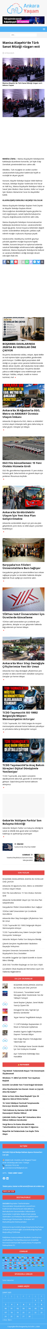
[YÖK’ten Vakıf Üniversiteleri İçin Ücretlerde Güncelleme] (23, 599)
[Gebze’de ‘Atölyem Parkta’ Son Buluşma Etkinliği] (23, 806)
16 (41, 1308)
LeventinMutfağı (28, 1229)
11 (11, 1308)
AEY (33, 1219)
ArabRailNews (8, 1240)
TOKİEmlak (16, 1232)
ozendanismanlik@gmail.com (16, 1168)
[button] (43, 29)
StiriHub (14, 1243)
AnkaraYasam (18, 1209)
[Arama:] (23, 35)
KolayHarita (30, 1227)
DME (19, 1243)
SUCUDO (6, 1203)
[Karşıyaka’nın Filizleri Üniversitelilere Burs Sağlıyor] (23, 550)
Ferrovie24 (7, 1243)
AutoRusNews (26, 1243)
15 (35, 1308)
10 (5, 1308)
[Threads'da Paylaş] (42, 262)
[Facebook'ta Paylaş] (4, 262)
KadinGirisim (7, 1209)
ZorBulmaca (7, 1229)
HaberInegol (7, 1219)
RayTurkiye (39, 1227)
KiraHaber (28, 1219)
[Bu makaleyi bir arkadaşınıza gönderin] (19, 262)
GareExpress (36, 1237)
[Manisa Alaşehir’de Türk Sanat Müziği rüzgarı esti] (23, 80)
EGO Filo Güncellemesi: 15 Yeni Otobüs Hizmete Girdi (22, 464)
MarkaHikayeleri (9, 1222)
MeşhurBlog (7, 1232)
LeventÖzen (30, 1206)
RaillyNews (7, 1237)
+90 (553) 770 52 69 (12, 1165)
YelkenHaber (30, 1211)
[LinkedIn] (7, 1178)
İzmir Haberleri (8, 1280)
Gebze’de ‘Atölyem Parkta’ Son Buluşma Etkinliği (22, 822)
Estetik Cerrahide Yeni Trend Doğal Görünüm (23, 1085)
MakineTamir (26, 1214)
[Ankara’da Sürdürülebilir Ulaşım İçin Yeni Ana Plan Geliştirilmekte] (23, 497)
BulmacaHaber (21, 1222)
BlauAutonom (25, 1240)
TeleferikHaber (24, 1203)
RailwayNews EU (9, 1245)
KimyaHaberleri (20, 1206)
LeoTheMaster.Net (18, 1216)
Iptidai (33, 1214)
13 (23, 1308)
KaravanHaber (19, 1211)
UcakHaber (16, 1214)
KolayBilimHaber (32, 1216)
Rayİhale (38, 1229)
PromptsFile (36, 1243)
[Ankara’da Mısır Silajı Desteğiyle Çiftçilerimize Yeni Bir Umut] (23, 648)
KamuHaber (7, 1214)
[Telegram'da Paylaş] (34, 262)
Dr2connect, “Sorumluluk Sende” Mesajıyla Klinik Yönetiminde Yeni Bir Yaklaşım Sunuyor (28, 995)
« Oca (5, 1320)
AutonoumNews (17, 1237)
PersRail (17, 1240)
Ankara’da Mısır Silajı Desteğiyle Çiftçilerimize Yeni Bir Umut (23, 665)
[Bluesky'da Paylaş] (38, 262)
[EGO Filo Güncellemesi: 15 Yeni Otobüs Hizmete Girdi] (23, 448)
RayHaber (24, 1064)
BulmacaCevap (8, 1227)
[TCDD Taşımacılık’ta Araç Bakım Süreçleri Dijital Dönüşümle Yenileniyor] (23, 750)
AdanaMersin (29, 1209)
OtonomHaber (8, 1206)
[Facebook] (4, 1178)
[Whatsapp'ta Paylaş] (27, 262)
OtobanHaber (17, 1219)
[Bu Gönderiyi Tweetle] (8, 262)
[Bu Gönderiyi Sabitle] (16, 262)
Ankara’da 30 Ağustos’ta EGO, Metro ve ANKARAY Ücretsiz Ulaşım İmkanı (21, 414)
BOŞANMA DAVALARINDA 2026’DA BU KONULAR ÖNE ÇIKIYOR (19, 347)
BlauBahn (27, 1237)
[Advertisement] (23, 137)
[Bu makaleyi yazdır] (23, 262)
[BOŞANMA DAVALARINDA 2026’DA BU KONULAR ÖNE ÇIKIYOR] (23, 329)
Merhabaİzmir (8, 1211)
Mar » (10, 1320)
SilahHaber (7, 1216)
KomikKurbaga (19, 1227)
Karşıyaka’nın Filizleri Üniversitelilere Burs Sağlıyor (22, 566)
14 (29, 1308)
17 (5, 1312)
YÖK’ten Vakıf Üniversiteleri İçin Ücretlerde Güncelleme (23, 615)
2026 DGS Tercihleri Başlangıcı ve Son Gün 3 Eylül (23, 964)
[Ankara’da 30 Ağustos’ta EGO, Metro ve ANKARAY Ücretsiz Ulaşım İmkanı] (23, 396)
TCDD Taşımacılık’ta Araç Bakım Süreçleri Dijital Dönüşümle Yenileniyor (23, 768)
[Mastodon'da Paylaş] (31, 262)
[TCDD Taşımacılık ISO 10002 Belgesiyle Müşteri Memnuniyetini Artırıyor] (23, 698)
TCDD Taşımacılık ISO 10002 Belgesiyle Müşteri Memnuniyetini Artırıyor (20, 716)
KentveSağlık (17, 1229)
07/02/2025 (9, 53)
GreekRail (34, 1240)
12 (17, 1308)
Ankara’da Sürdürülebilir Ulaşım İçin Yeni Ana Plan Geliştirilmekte (19, 515)
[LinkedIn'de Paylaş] (12, 262)
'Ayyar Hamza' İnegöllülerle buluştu (28, 1017)
